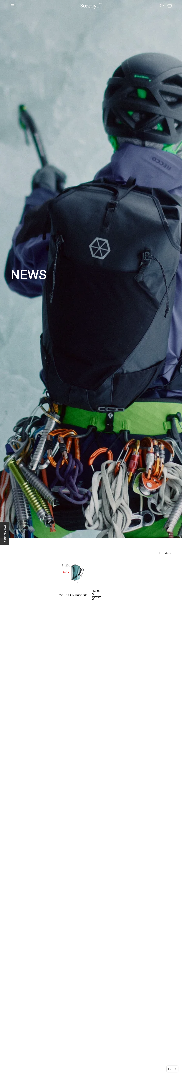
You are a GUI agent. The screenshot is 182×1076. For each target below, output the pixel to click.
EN (169, 1068)
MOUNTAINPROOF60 (73, 595)
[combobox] (172, 1069)
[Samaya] (91, 6)
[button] (161, 5)
